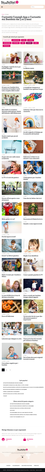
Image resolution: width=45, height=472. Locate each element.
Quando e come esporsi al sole (32, 224)
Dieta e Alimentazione (31, 336)
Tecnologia (6, 45)
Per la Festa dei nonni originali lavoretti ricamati (33, 358)
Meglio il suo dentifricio (30, 256)
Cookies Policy (32, 470)
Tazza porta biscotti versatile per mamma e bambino (32, 339)
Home (3, 14)
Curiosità (29, 43)
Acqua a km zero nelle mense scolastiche (11, 157)
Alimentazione (16, 40)
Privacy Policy (26, 470)
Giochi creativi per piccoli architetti (10, 137)
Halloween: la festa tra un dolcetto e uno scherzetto (31, 157)
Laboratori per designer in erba (11, 339)
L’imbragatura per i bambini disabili (32, 178)
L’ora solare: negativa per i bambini (10, 364)
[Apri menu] (2, 7)
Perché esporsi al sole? (9, 237)
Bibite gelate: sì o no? (8, 219)
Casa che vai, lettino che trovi (32, 198)
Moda (23, 43)
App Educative (7, 43)
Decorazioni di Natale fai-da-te (32, 219)
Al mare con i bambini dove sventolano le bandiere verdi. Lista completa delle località (11, 89)
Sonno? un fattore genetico (10, 256)
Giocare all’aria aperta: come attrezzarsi (11, 199)
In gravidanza (40, 336)
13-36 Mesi (4, 85)
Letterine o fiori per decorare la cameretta (33, 110)
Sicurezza (30, 40)
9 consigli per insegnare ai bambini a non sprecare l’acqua (33, 88)
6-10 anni (33, 85)
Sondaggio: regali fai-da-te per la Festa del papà (11, 67)
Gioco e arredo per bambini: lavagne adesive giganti (32, 296)
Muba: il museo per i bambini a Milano (11, 275)
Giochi (36, 43)
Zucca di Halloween (8, 316)
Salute (23, 40)
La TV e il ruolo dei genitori (10, 177)
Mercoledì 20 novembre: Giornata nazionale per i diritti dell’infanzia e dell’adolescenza (11, 111)
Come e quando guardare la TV (33, 275)
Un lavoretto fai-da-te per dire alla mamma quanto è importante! (32, 318)
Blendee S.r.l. (11, 470)
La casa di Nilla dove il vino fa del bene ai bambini (11, 296)
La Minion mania (28, 68)
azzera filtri (7, 40)
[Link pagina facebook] (22, 457)
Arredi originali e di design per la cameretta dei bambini (33, 133)
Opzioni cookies (39, 470)
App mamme (15, 43)
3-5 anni (25, 66)
